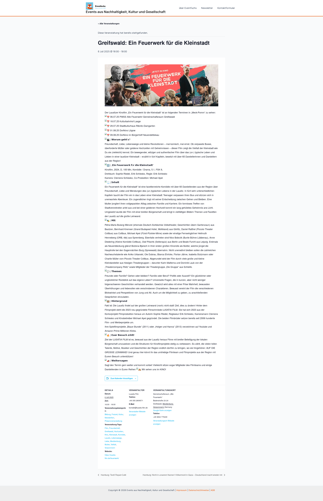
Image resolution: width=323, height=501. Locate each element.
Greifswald (109, 431)
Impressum (181, 490)
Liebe (107, 441)
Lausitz (107, 438)
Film (106, 428)
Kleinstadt (113, 434)
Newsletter (207, 8)
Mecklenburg (115, 441)
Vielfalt (113, 444)
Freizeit (115, 414)
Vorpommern (110, 447)
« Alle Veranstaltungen (108, 23)
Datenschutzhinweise (199, 490)
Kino (106, 434)
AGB (213, 490)
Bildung (108, 414)
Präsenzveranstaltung (113, 421)
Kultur (121, 414)
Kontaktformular (226, 8)
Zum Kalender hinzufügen (122, 378)
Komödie (121, 434)
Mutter (107, 444)
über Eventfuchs (188, 8)
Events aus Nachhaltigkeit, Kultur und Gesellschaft (126, 12)
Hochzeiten (118, 431)
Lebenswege (116, 438)
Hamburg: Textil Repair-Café (113, 474)
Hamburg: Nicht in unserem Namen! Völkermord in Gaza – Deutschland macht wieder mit (183, 474)
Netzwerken (109, 417)
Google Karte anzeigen (162, 410)
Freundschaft (114, 428)
